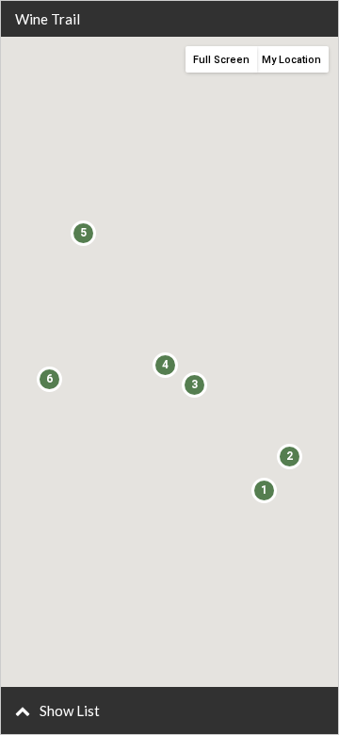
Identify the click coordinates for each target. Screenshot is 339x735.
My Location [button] (291, 60)
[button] (169, 710)
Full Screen (221, 60)
